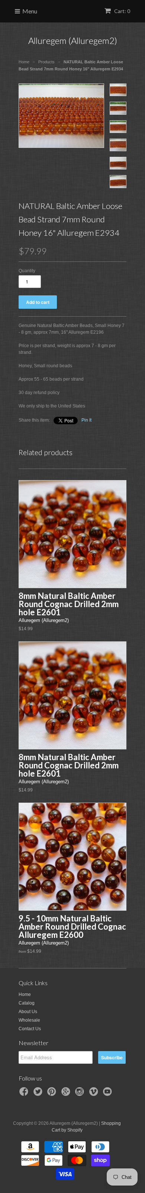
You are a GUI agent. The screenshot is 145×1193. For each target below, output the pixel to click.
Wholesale (29, 1020)
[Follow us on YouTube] (108, 1094)
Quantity (27, 270)
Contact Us (30, 1028)
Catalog (27, 1003)
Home (25, 994)
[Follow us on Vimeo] (94, 1094)
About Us (28, 1011)
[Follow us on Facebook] (24, 1094)
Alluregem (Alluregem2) (72, 40)
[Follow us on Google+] (66, 1094)
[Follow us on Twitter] (39, 1094)
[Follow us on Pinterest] (52, 1094)
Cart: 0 (121, 11)
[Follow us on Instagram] (80, 1094)
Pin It (86, 420)
